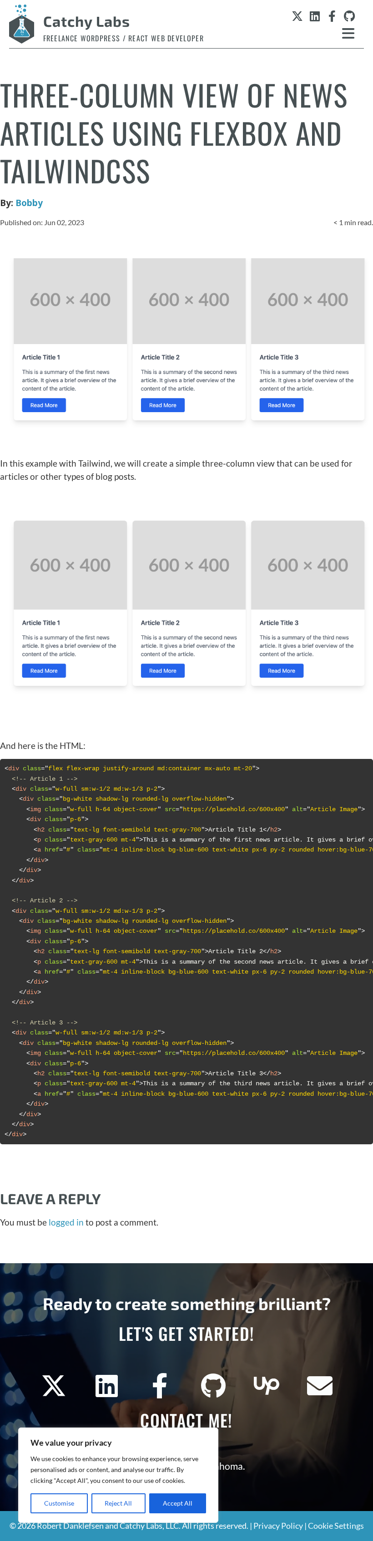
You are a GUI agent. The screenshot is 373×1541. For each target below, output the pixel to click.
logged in (66, 1222)
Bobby (29, 203)
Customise (59, 1503)
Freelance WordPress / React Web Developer (123, 38)
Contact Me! (186, 1420)
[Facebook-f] (332, 16)
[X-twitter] (297, 16)
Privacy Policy (278, 1526)
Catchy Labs (86, 21)
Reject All (118, 1503)
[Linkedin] (314, 16)
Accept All (177, 1503)
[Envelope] (320, 1385)
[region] (118, 1475)
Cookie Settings (336, 1526)
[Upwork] (266, 1385)
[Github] (349, 16)
